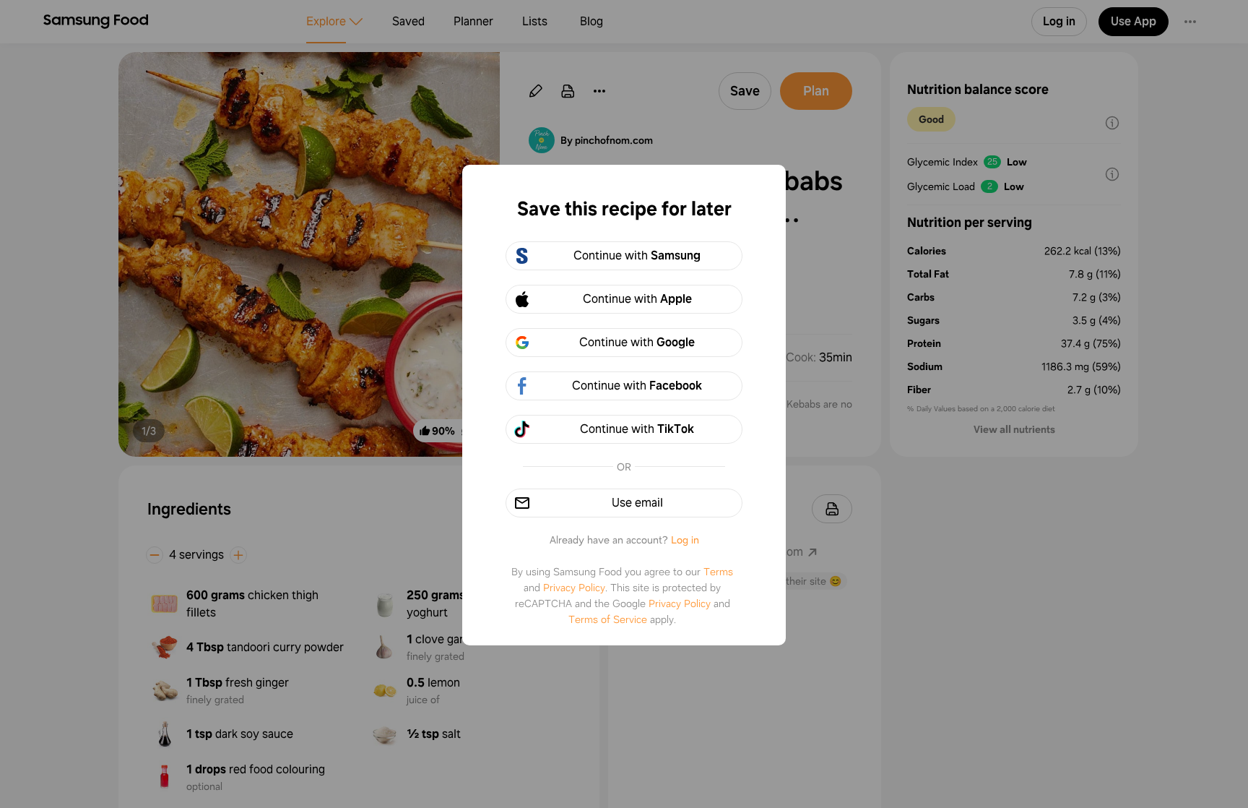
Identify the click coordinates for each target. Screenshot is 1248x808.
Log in (685, 539)
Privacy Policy (574, 587)
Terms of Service (607, 619)
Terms (718, 571)
